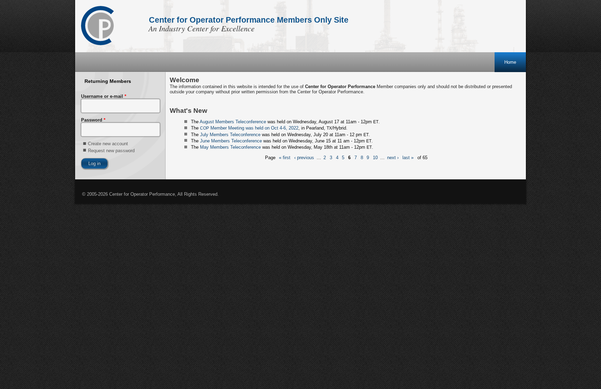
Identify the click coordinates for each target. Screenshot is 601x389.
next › (393, 158)
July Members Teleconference (230, 134)
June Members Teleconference (231, 140)
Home (510, 62)
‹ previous (304, 158)
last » (408, 158)
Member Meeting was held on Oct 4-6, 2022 (249, 128)
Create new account (108, 143)
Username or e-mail (103, 96)
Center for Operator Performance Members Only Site (248, 19)
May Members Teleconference (230, 147)
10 (375, 158)
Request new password (111, 150)
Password (93, 120)
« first (284, 158)
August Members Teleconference (233, 121)
